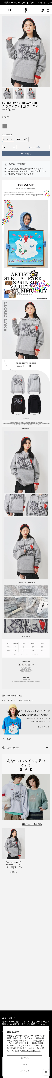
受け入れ (25, 1058)
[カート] (48, 10)
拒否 (25, 1064)
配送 (9, 739)
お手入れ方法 (13, 747)
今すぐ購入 (26, 153)
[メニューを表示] (3, 10)
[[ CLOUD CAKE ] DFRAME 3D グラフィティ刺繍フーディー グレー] (13, 843)
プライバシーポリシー (30, 1050)
